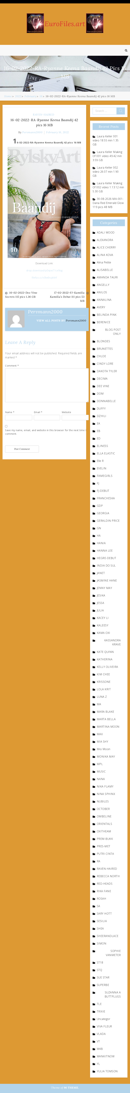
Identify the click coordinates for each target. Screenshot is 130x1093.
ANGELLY (103, 285)
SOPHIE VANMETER (113, 953)
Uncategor (103, 1019)
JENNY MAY (104, 588)
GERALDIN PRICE (108, 521)
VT (98, 1041)
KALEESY (103, 625)
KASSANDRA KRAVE (112, 642)
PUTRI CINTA (105, 854)
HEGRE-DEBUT (106, 558)
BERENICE (103, 322)
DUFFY (101, 408)
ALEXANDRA (105, 240)
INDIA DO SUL (106, 565)
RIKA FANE (104, 891)
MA (99, 704)
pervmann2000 (32, 132)
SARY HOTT (104, 913)
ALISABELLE (105, 270)
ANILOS (102, 292)
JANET (101, 573)
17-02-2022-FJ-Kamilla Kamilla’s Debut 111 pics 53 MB (67, 296)
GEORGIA (103, 513)
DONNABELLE (106, 401)
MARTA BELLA (106, 719)
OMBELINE (104, 816)
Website (66, 412)
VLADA (101, 1034)
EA (98, 423)
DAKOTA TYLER (107, 371)
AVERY (101, 307)
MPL (100, 764)
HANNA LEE (105, 550)
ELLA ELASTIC (106, 453)
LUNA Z (102, 697)
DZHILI (101, 416)
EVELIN (101, 468)
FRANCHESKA (106, 498)
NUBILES (103, 801)
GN (99, 528)
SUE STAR (103, 977)
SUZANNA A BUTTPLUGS (113, 994)
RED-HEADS (105, 884)
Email (38, 412)
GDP (100, 506)
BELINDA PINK (107, 315)
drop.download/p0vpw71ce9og (44, 270)
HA (99, 535)
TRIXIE (101, 1011)
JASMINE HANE (107, 580)
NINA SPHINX (106, 794)
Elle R (100, 461)
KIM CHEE (103, 674)
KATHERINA (105, 659)
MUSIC (101, 771)
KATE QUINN (105, 652)
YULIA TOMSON (107, 1071)
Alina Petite (104, 262)
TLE (99, 1004)
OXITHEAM (104, 831)
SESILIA (102, 921)
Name (9, 412)
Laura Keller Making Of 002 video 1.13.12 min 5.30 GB (108, 187)
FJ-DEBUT (103, 491)
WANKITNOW (106, 1056)
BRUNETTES (105, 349)
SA (98, 906)
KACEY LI (103, 618)
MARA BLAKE (105, 712)
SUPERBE (103, 985)
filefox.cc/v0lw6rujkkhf (44, 277)
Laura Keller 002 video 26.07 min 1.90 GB (106, 172)
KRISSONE (104, 682)
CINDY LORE (105, 364)
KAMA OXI (103, 633)
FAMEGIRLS (105, 476)
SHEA (100, 928)
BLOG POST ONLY (113, 332)
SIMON (101, 943)
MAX (100, 734)
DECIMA (102, 378)
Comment (12, 365)
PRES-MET (103, 846)
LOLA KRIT (104, 689)
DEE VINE (103, 386)
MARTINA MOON (108, 726)
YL (98, 1064)
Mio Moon (103, 749)
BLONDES (103, 341)
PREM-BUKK (105, 839)
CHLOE (101, 356)
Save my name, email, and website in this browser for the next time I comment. (45, 432)
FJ (98, 483)
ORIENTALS (104, 824)
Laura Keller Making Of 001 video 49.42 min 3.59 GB (107, 156)
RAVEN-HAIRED (43, 114)
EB (98, 431)
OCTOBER (103, 809)
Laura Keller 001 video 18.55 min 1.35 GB (106, 140)
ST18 (100, 962)
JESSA (100, 603)
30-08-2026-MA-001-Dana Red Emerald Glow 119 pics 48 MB (108, 203)
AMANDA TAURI (107, 277)
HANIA (101, 543)
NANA (101, 779)
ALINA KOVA (105, 255)
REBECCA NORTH (108, 876)
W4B (100, 1049)
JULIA (100, 610)
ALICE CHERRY (106, 247)
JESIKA (101, 595)
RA (98, 861)
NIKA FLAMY (105, 786)
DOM (100, 393)
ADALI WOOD (106, 232)
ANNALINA (104, 300)
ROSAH (101, 898)
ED (99, 438)
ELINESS (102, 446)
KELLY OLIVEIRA (107, 667)
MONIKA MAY (106, 756)
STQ (99, 970)
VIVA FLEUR (104, 1026)
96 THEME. (71, 1087)
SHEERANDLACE (107, 936)
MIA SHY (102, 741)
